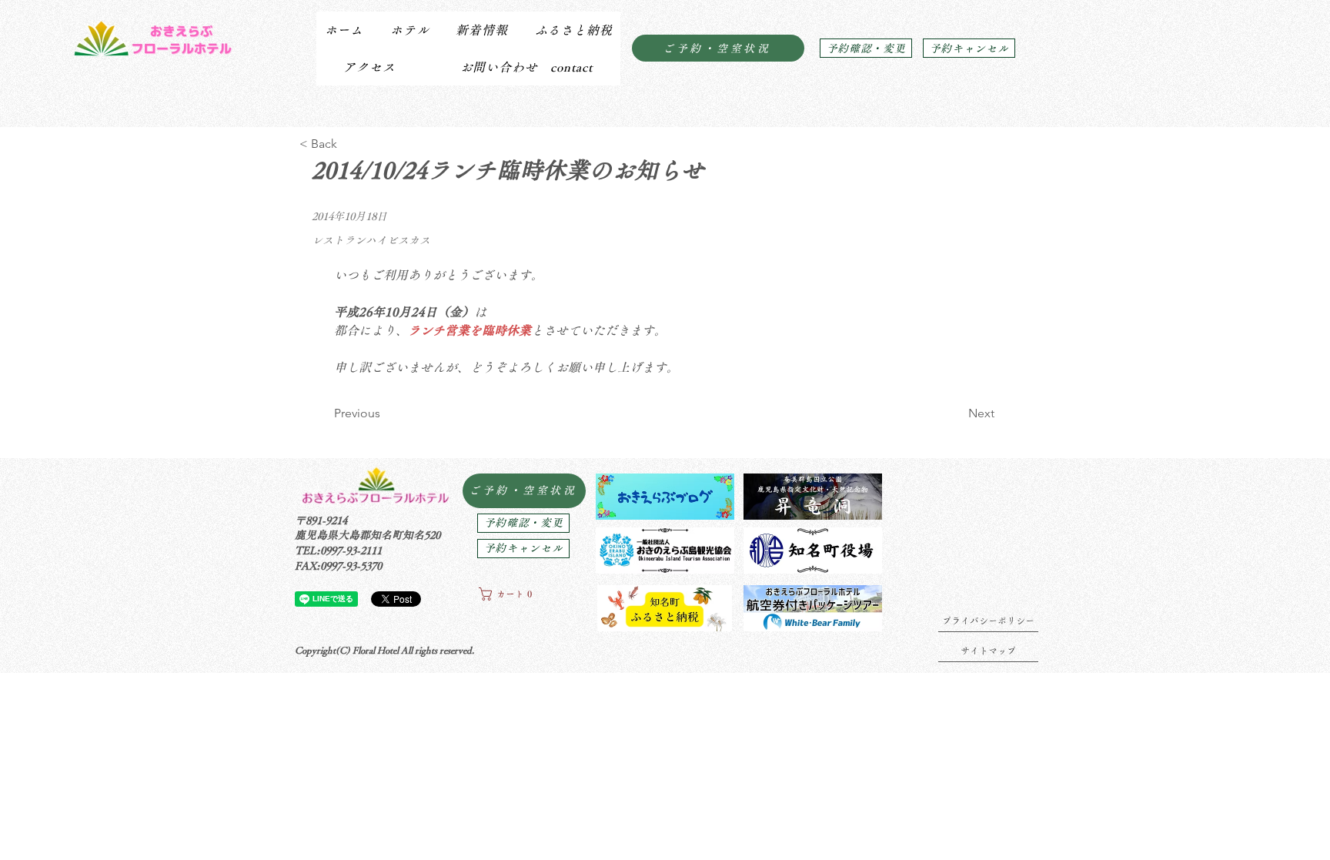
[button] (409, 30)
